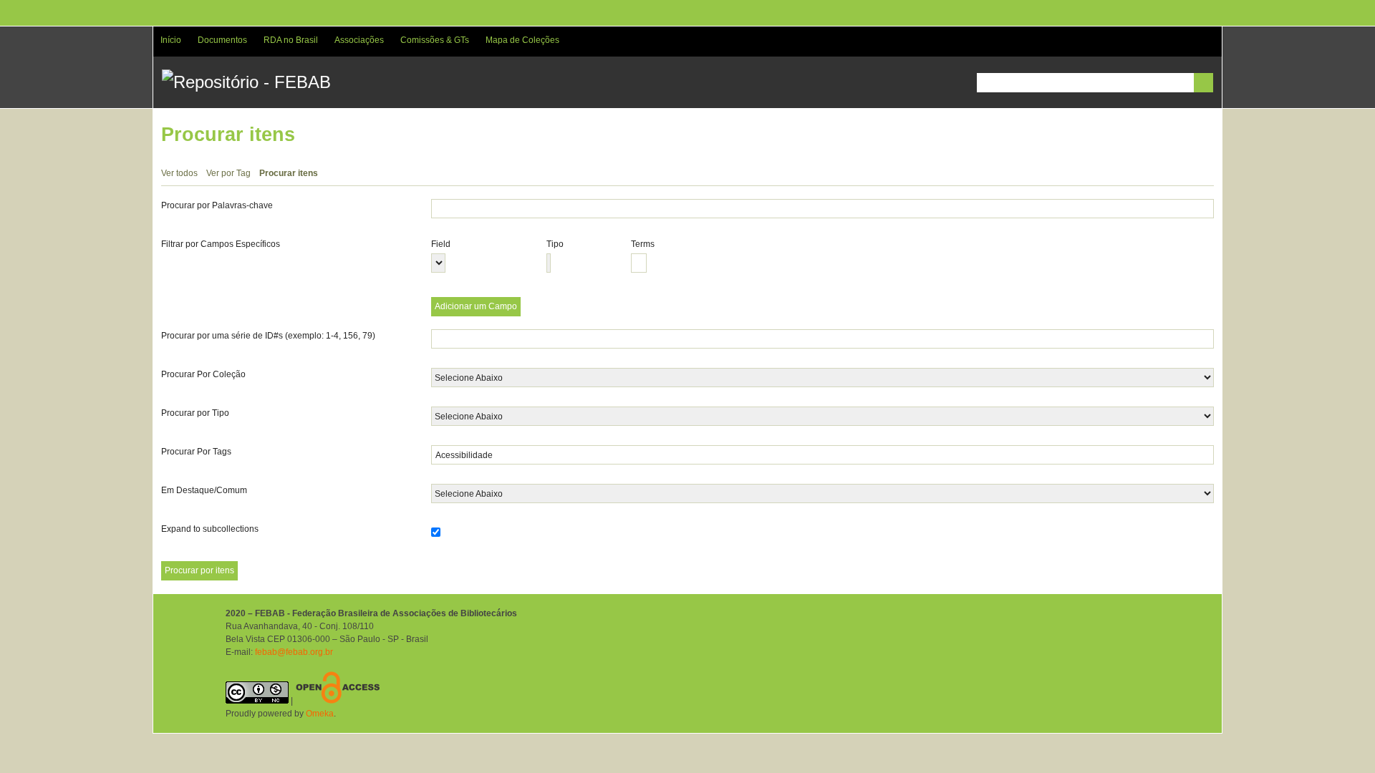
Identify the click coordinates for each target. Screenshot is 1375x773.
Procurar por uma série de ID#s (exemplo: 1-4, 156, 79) (268, 336)
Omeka (320, 714)
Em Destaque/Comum (204, 490)
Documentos (222, 40)
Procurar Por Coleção (203, 374)
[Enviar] (1203, 82)
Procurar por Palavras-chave (217, 205)
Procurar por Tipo (195, 413)
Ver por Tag (228, 173)
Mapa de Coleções (522, 40)
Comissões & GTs (434, 40)
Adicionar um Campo (476, 306)
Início (170, 40)
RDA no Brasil (291, 40)
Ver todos (179, 173)
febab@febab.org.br (294, 652)
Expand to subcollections (210, 529)
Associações (359, 40)
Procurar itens (288, 173)
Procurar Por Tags (196, 452)
